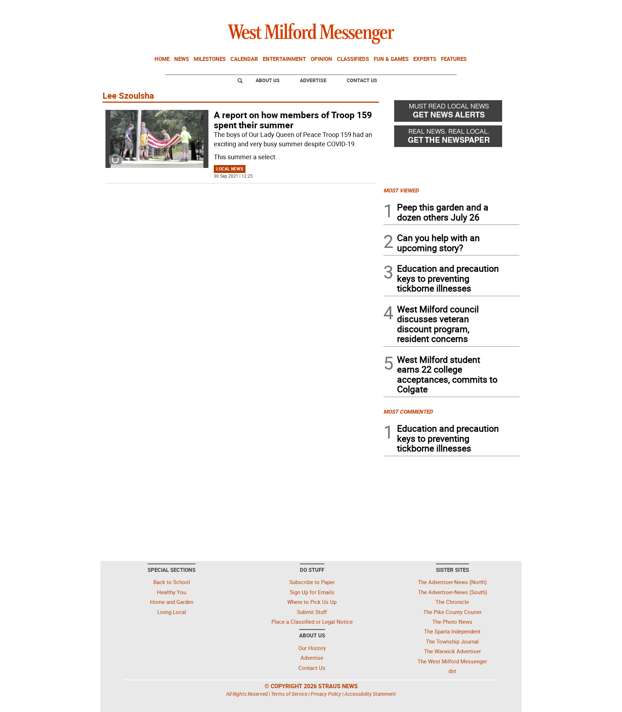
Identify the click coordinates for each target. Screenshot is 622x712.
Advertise (313, 80)
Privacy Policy (326, 693)
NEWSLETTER (461, 8)
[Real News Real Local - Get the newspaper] (451, 138)
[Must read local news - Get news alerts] (451, 112)
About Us (268, 80)
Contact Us (362, 80)
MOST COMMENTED (408, 411)
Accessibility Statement (370, 693)
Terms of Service (289, 693)
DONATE (502, 8)
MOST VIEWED (401, 190)
